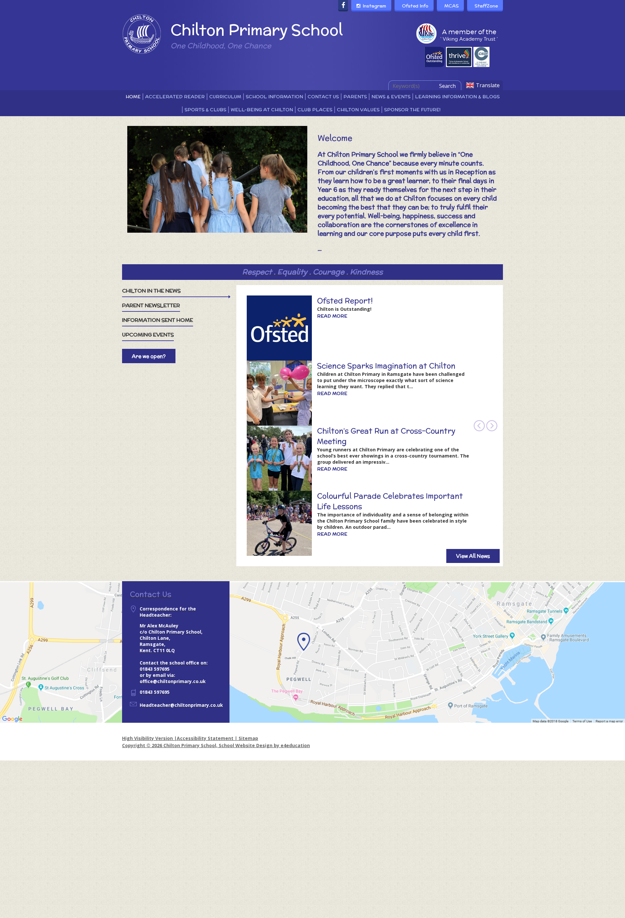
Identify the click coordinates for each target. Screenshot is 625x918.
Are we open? (149, 356)
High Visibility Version (147, 738)
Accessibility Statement (205, 738)
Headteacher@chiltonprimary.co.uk (181, 705)
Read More (332, 316)
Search (447, 85)
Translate (488, 85)
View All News (473, 556)
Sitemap (248, 738)
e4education (295, 745)
